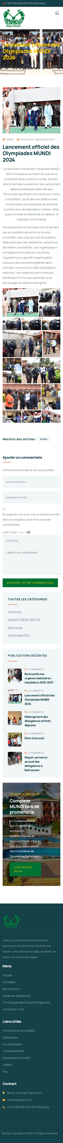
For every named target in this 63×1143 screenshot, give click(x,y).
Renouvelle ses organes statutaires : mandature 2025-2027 (39, 678)
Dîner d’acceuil (34, 738)
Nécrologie (15, 628)
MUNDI (44, 439)
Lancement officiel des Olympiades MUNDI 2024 (39, 699)
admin (9, 139)
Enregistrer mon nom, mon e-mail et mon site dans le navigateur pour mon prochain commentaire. (31, 520)
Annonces (27, 139)
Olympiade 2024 (45, 139)
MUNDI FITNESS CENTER (24, 620)
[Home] (11, 921)
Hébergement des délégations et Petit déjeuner (37, 721)
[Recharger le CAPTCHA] (28, 532)
